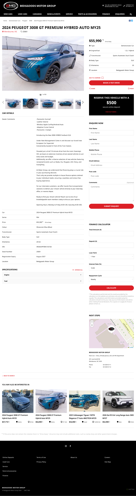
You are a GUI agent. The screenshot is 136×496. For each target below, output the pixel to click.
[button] (111, 329)
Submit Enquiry (111, 206)
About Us (74, 457)
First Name (93, 128)
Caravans (37, 14)
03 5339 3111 (130, 5)
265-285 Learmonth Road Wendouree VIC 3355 (113, 5)
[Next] (82, 102)
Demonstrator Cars (14, 21)
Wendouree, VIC (11, 31)
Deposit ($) (93, 241)
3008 (30, 21)
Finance (106, 14)
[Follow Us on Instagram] (66, 446)
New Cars (8, 14)
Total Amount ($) (95, 230)
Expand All (79, 270)
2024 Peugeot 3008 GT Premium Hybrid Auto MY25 (49, 21)
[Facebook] (130, 20)
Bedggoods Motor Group (38, 5)
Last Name (93, 139)
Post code (92, 172)
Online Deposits (8, 457)
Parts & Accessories (87, 14)
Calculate (111, 288)
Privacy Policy (41, 462)
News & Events (53, 14)
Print (132, 88)
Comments (93, 182)
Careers (107, 457)
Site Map (108, 462)
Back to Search (9, 376)
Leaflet (131, 347)
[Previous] (3, 102)
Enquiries (120, 14)
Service (69, 14)
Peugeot (24, 21)
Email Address (94, 161)
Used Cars (22, 14)
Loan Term (93, 253)
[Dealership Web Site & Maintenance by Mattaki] (130, 489)
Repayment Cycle (95, 276)
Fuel (5, 281)
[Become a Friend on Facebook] (70, 446)
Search (131, 14)
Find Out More (111, 112)
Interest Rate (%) (95, 264)
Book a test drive (111, 83)
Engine (6, 275)
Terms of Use (41, 457)
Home (5, 21)
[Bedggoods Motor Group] (10, 6)
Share (93, 88)
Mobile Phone (94, 150)
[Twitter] (132, 20)
